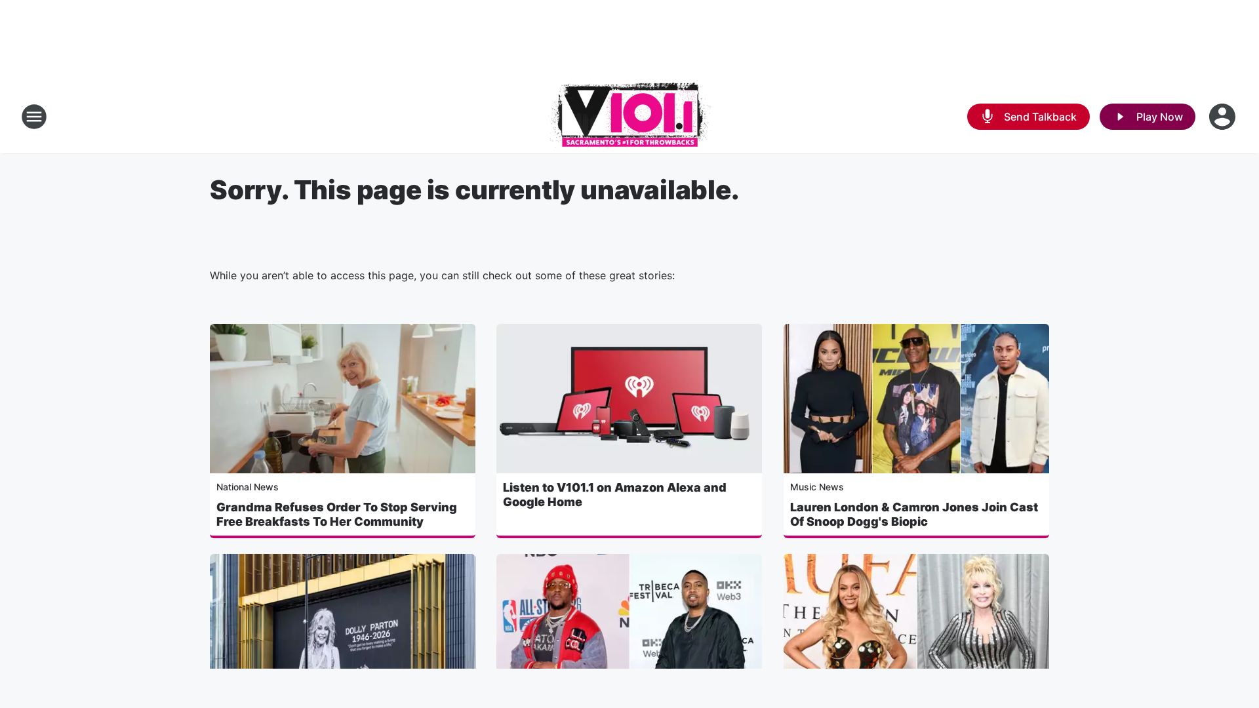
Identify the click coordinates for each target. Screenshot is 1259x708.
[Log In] (1223, 117)
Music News (817, 486)
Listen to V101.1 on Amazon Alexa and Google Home (615, 495)
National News (247, 486)
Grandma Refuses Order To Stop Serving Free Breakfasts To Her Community (336, 514)
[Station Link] (629, 117)
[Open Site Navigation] (34, 117)
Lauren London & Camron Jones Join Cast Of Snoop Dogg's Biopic (914, 514)
